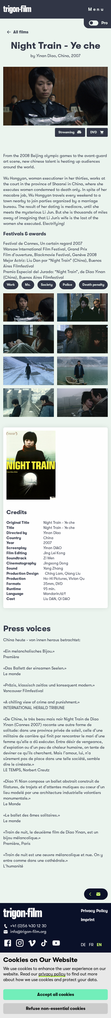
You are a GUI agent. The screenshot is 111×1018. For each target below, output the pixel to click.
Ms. (28, 285)
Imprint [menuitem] (88, 919)
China (63, 55)
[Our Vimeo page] (31, 943)
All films (20, 32)
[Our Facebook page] (7, 943)
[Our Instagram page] (19, 943)
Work (11, 285)
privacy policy (52, 974)
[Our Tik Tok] (44, 943)
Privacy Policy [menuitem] (94, 910)
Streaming (66, 132)
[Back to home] (42, 9)
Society (47, 285)
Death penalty (93, 285)
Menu (96, 10)
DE (83, 944)
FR (91, 944)
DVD (93, 132)
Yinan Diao (46, 55)
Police (67, 285)
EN (99, 944)
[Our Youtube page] (56, 943)
